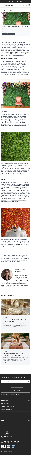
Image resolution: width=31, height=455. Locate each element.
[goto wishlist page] (26, 5)
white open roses (13, 201)
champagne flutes (17, 200)
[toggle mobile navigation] (2, 5)
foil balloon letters (20, 125)
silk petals (10, 122)
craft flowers (21, 122)
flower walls (10, 239)
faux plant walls (21, 61)
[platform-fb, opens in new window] (8, 442)
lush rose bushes (6, 244)
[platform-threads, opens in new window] (5, 442)
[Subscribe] (28, 381)
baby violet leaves (23, 185)
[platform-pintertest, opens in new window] (18, 442)
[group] (15, 1)
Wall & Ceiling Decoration (8, 33)
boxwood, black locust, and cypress (11, 187)
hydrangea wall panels (7, 121)
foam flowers (18, 121)
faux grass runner (19, 170)
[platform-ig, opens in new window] (2, 442)
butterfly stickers (8, 125)
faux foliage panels (14, 52)
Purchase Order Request (7, 406)
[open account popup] (23, 5)
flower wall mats (21, 50)
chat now (16, 390)
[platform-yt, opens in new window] (15, 442)
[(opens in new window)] (3, 446)
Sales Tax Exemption (6, 409)
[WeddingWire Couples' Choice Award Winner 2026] (8, 446)
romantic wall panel (15, 243)
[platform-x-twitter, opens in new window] (11, 442)
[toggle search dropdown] (20, 5)
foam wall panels (15, 261)
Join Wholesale (5, 403)
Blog (10, 10)
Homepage (4, 10)
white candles (18, 244)
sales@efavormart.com (17, 387)
